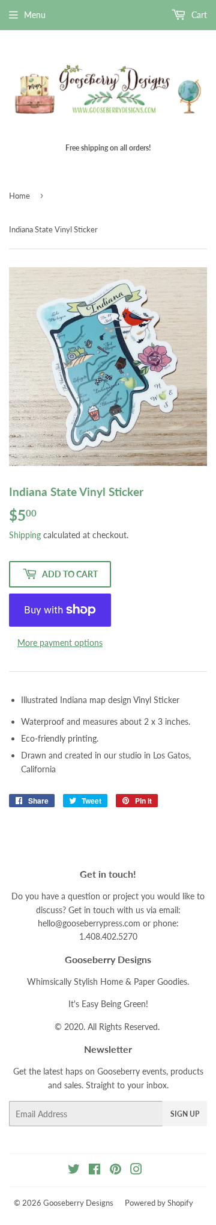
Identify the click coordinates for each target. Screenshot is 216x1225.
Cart (198, 15)
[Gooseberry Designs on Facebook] (94, 1170)
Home (19, 195)
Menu (35, 15)
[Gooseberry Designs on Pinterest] (115, 1170)
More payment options (60, 642)
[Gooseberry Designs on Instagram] (136, 1170)
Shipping (25, 535)
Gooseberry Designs (78, 1203)
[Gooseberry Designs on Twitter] (74, 1170)
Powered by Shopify (159, 1203)
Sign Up (184, 1113)
